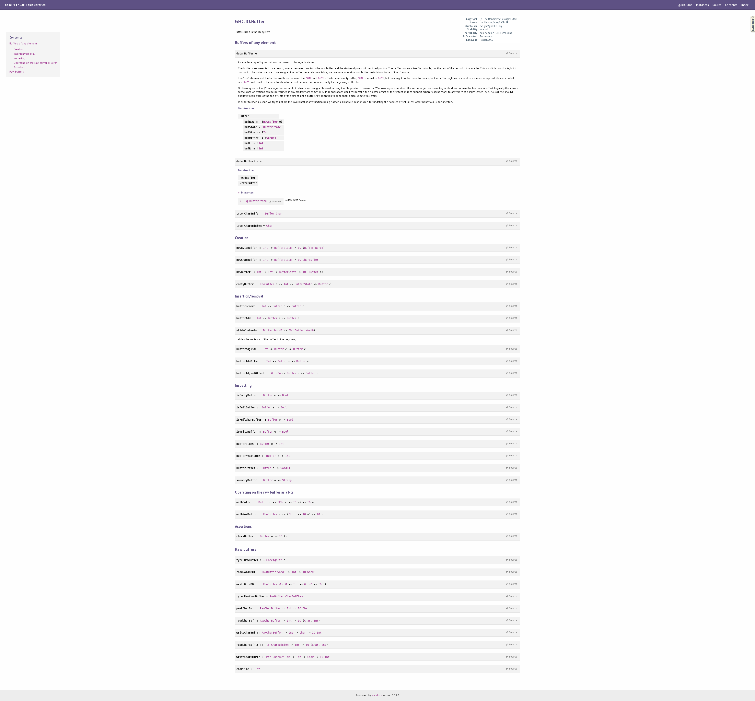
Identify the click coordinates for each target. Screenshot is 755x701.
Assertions (20, 67)
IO (299, 247)
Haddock (377, 695)
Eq (246, 201)
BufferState (272, 127)
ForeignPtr (274, 560)
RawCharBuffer (270, 608)
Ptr (281, 502)
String (287, 480)
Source (717, 5)
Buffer (269, 213)
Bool (285, 395)
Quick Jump (685, 5)
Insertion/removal (24, 53)
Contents (731, 5)
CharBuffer (310, 259)
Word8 (319, 247)
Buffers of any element (23, 43)
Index (745, 5)
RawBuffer (270, 121)
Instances (702, 5)
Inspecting (20, 58)
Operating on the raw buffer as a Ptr (35, 62)
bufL (309, 78)
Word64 (271, 137)
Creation (18, 49)
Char (279, 213)
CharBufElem (294, 596)
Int (265, 132)
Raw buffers (16, 71)
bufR (321, 78)
